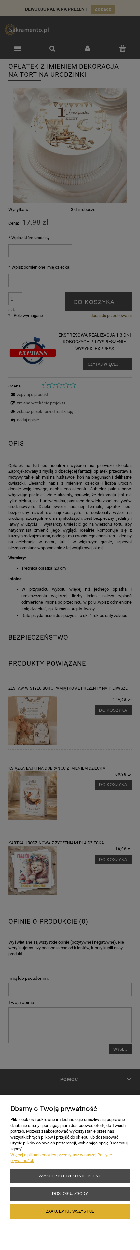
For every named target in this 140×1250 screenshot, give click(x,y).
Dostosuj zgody (70, 1194)
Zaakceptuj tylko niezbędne (70, 1176)
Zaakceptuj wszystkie (70, 1211)
